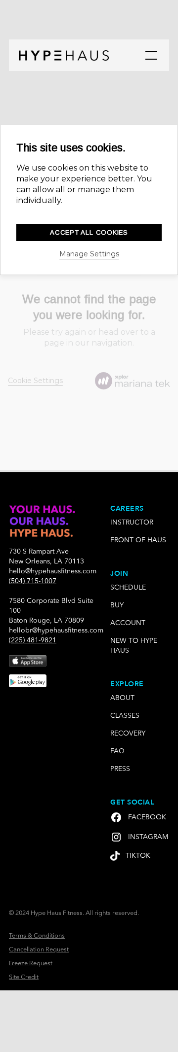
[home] (64, 55)
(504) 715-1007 (32, 581)
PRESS (120, 769)
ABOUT (122, 698)
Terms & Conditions (37, 936)
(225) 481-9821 (32, 640)
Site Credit (24, 977)
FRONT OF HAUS (138, 540)
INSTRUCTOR (131, 522)
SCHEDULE (128, 587)
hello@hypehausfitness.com (52, 571)
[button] (149, 55)
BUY (117, 605)
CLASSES (124, 715)
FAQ (117, 751)
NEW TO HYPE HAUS (133, 645)
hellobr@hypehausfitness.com (56, 630)
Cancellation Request (39, 950)
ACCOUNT (127, 623)
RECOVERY (127, 733)
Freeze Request (30, 963)
